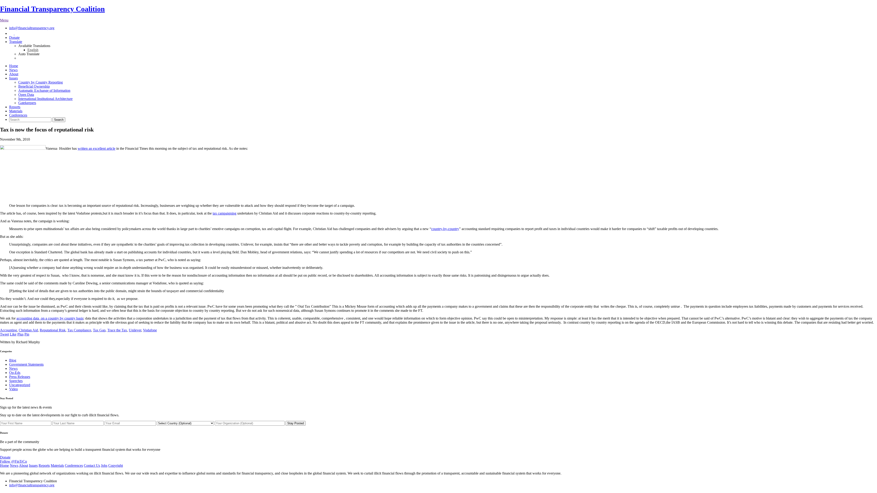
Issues (13, 78)
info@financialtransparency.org (31, 28)
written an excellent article (96, 148)
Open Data (26, 95)
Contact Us (92, 465)
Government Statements (26, 364)
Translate (15, 42)
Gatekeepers (27, 103)
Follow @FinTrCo (13, 461)
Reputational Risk (53, 330)
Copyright (115, 465)
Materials (15, 111)
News (13, 70)
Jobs (104, 465)
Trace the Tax (117, 330)
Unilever (135, 330)
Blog (12, 360)
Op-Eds (14, 373)
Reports (14, 107)
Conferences (18, 115)
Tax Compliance (79, 330)
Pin (26, 334)
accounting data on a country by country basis (49, 318)
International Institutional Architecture (45, 99)
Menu (4, 20)
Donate (14, 37)
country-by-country (445, 229)
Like (13, 334)
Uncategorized (19, 385)
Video (13, 389)
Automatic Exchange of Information (44, 90)
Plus (20, 334)
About (13, 74)
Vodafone (150, 330)
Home (13, 66)
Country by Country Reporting (40, 82)
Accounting (8, 330)
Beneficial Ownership (34, 86)
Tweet (4, 334)
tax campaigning (224, 213)
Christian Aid (28, 330)
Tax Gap (99, 330)
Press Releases (19, 377)
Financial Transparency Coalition (52, 9)
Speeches (16, 381)
